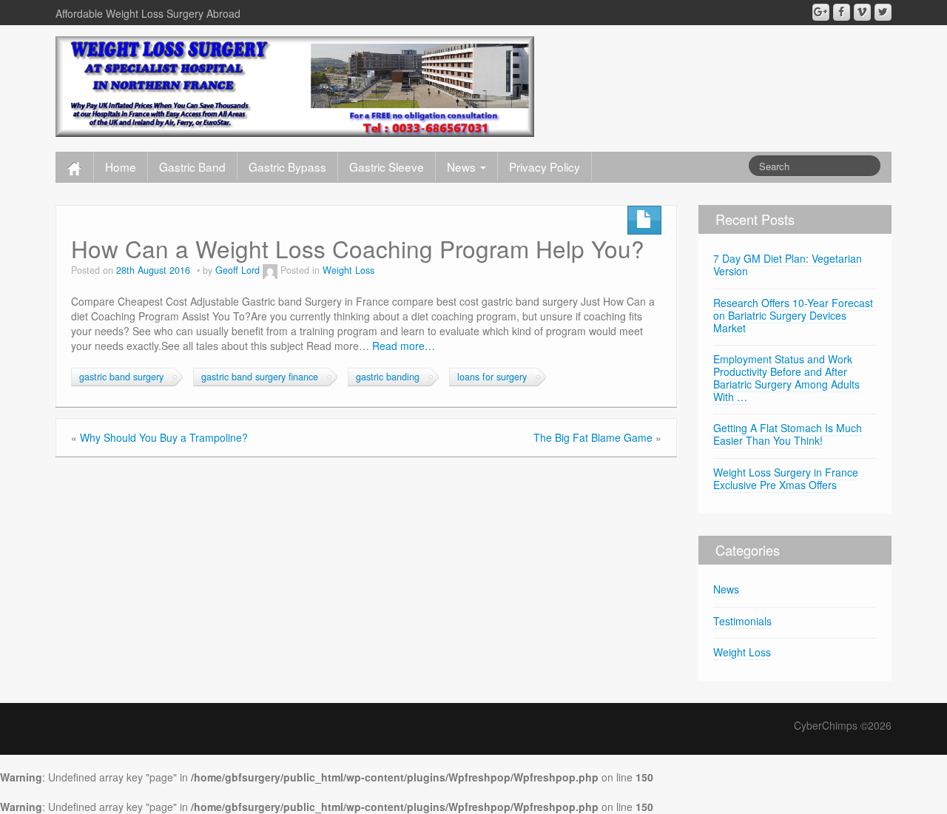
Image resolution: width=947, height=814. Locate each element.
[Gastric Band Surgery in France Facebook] (841, 12)
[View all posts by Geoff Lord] (270, 270)
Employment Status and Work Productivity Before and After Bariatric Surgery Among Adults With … (786, 377)
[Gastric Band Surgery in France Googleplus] (820, 12)
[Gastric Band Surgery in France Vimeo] (862, 12)
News (463, 166)
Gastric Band (192, 166)
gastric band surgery (121, 376)
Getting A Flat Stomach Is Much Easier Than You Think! (787, 434)
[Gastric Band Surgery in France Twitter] (883, 12)
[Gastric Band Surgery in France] (294, 85)
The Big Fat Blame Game (593, 437)
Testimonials (742, 620)
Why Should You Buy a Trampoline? (164, 437)
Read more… (403, 345)
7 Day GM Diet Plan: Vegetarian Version (787, 264)
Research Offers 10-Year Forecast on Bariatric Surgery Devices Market (793, 315)
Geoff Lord (237, 270)
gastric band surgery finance (259, 376)
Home (120, 166)
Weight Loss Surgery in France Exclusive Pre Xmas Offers (785, 478)
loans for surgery (492, 376)
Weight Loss (348, 270)
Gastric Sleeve (386, 166)
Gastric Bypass (287, 166)
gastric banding (387, 376)
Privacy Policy (544, 166)
